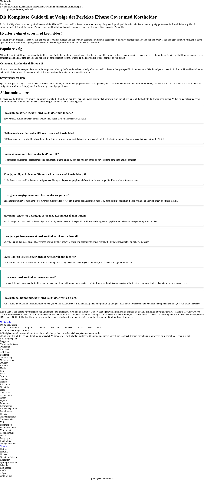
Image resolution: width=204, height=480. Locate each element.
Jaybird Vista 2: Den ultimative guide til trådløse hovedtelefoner (101, 317)
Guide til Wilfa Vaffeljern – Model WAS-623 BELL (133, 314)
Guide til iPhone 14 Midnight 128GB (89, 314)
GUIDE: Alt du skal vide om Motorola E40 (49, 314)
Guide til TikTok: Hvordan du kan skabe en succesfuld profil (40, 317)
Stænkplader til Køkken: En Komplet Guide (75, 311)
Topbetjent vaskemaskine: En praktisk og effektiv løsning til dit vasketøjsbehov (136, 311)
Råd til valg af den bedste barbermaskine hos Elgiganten (26, 311)
